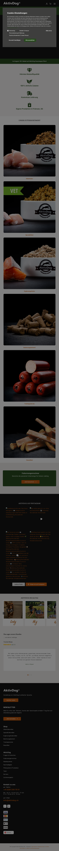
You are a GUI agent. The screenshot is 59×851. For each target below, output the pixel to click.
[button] (49, 31)
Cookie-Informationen (12, 27)
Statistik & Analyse (24, 30)
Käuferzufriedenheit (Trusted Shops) (19, 35)
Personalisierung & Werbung (16, 33)
